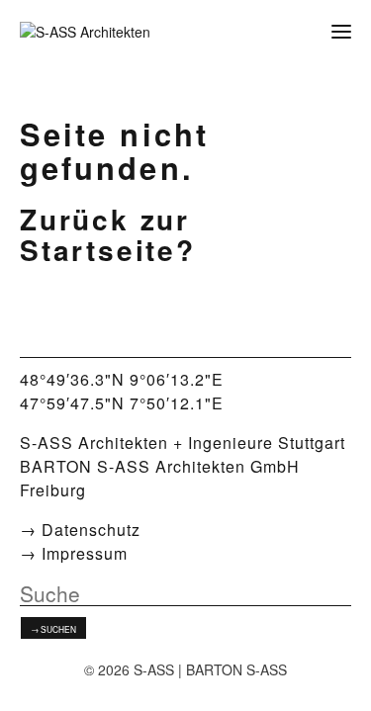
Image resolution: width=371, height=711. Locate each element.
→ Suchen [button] (53, 629)
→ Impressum (74, 553)
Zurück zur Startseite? (108, 234)
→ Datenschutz (80, 529)
